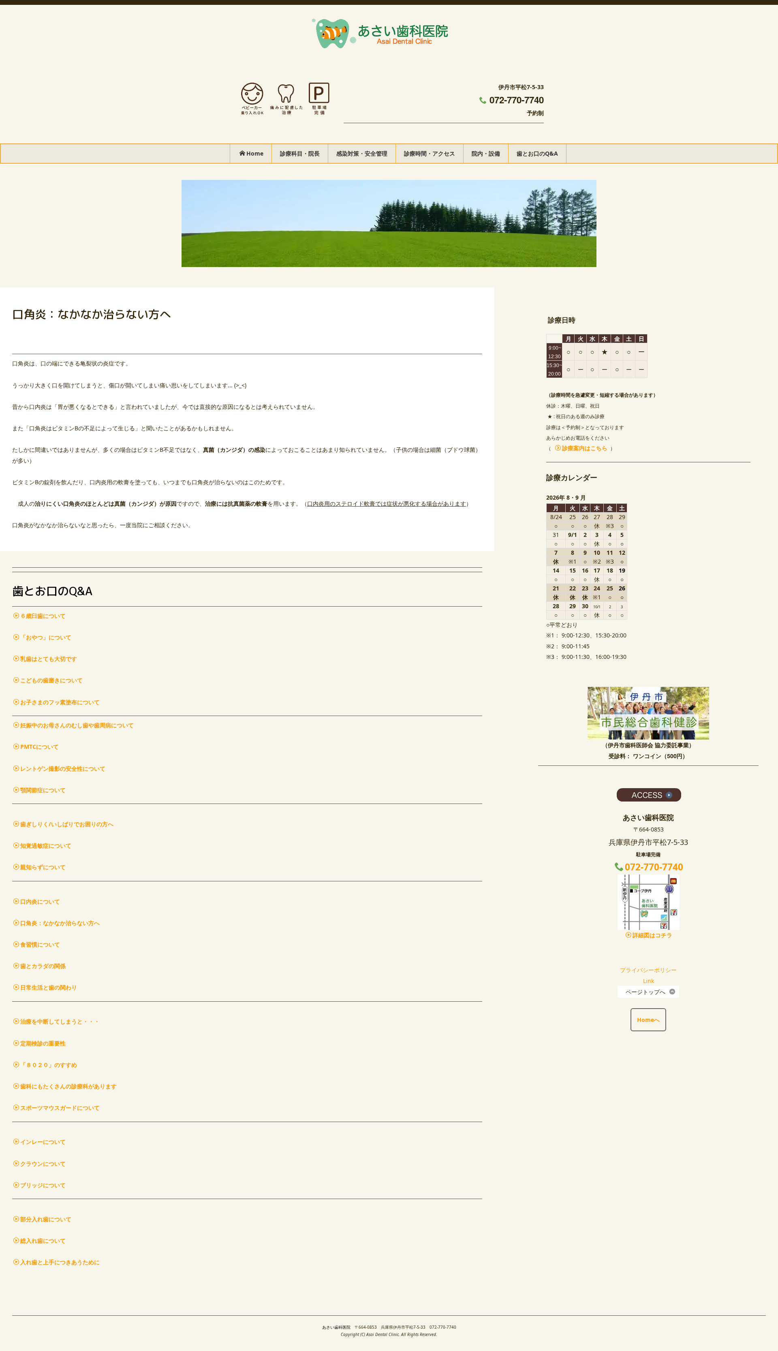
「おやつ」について (45, 637)
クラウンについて (43, 1163)
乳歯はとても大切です (48, 659)
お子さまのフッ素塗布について (60, 702)
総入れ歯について (43, 1240)
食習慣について (40, 944)
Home (254, 153)
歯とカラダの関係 (43, 966)
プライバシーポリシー (648, 970)
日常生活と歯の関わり (48, 987)
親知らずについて (43, 867)
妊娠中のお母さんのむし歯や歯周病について (77, 725)
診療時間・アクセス (429, 153)
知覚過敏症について (45, 845)
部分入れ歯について (45, 1219)
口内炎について (40, 901)
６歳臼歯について (43, 616)
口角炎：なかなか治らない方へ (60, 923)
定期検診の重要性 (43, 1043)
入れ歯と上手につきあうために (60, 1262)
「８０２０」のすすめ (48, 1065)
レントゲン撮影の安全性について (62, 768)
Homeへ (648, 1020)
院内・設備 (486, 153)
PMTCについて (39, 746)
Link (648, 981)
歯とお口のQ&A (537, 153)
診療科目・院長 (300, 153)
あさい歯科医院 (336, 1327)
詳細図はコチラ (652, 935)
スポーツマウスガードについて (60, 1108)
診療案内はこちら (584, 448)
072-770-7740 (516, 99)
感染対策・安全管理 (361, 153)
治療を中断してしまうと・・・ (60, 1021)
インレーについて (43, 1142)
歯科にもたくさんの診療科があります (68, 1086)
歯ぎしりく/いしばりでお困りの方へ (66, 824)
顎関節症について (43, 790)
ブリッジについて (43, 1185)
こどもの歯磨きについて (51, 680)
